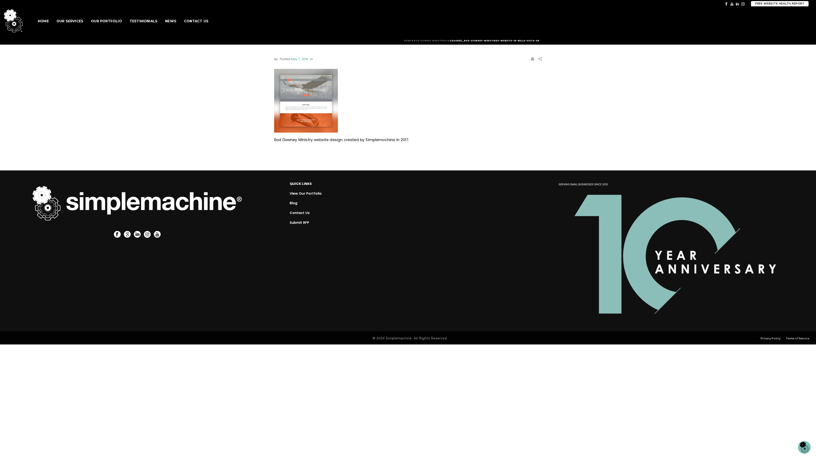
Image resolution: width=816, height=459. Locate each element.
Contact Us (196, 21)
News (170, 21)
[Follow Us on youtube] (157, 234)
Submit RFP (299, 222)
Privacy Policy (771, 338)
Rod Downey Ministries (430, 40)
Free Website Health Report (779, 3)
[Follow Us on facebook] (117, 234)
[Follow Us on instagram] (147, 234)
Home (43, 21)
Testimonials (143, 21)
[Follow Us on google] (127, 234)
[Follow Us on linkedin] (137, 234)
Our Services (70, 21)
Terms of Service (797, 338)
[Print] (532, 58)
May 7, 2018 (299, 59)
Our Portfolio (106, 21)
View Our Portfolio (306, 193)
